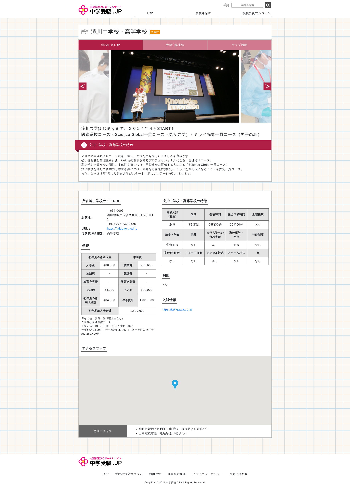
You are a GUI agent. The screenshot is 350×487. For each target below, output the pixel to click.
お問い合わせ (238, 474)
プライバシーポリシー (207, 474)
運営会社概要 (177, 474)
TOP (150, 13)
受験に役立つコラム (256, 13)
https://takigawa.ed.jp (122, 228)
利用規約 (155, 474)
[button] (267, 86)
